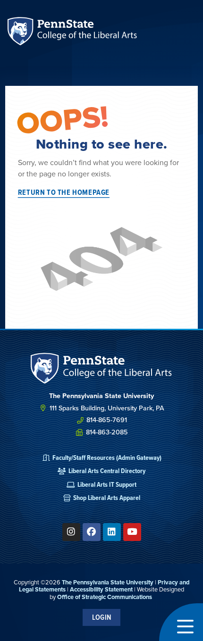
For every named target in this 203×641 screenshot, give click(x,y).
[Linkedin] (112, 532)
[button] (181, 622)
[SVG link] (101, 368)
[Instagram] (71, 532)
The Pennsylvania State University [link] (107, 582)
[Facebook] (92, 532)
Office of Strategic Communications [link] (104, 596)
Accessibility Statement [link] (101, 589)
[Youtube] (132, 532)
